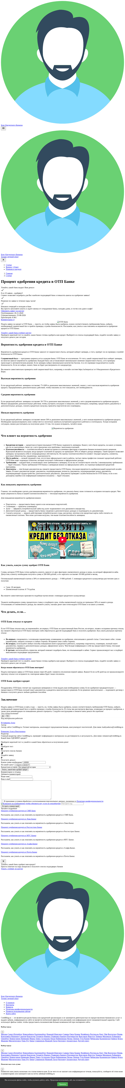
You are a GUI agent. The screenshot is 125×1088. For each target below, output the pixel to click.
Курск (120, 1039)
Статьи (9, 265)
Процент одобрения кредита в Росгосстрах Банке (21, 827)
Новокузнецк (15, 1039)
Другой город (83, 1041)
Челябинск (85, 1034)
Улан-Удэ (25, 1041)
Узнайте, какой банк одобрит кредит (16, 333)
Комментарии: (7, 320)
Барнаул (63, 1036)
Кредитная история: (9, 767)
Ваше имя (5, 776)
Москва (4, 1034)
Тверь (31, 1041)
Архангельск (71, 1041)
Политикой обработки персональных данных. (103, 1080)
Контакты (10, 1005)
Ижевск (47, 1036)
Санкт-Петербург (15, 1034)
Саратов (22, 1036)
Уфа (105, 1034)
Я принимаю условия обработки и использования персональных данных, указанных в (53, 801)
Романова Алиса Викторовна (13, 731)
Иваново (4, 1041)
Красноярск (6, 1036)
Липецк (76, 1039)
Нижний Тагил (51, 1041)
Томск (38, 1039)
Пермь (119, 1034)
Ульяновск (55, 1036)
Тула (82, 1039)
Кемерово (25, 1039)
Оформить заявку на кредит (12, 311)
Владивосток (72, 1036)
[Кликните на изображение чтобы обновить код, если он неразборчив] (31, 803)
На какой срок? (7, 765)
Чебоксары (94, 1039)
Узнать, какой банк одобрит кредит (15, 769)
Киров (87, 1039)
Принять (62, 1084)
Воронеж (15, 1036)
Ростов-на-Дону (96, 1034)
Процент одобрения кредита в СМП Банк (18, 811)
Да (3, 716)
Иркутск (91, 1036)
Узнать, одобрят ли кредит (12, 869)
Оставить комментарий (10, 806)
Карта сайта (11, 1014)
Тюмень (98, 1036)
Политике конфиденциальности (90, 801)
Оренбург (5, 1039)
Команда (9, 1007)
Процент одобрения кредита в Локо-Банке (18, 819)
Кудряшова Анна (8, 723)
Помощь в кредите (13, 269)
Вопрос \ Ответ (12, 267)
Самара (66, 1034)
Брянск (114, 1039)
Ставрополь (40, 1041)
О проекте (10, 1003)
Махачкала (107, 1036)
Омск (71, 1034)
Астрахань (45, 1039)
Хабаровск (116, 1036)
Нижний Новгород (54, 1034)
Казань (77, 1034)
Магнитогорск (15, 1041)
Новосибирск (28, 1034)
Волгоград (112, 1034)
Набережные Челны (64, 1039)
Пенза (52, 1039)
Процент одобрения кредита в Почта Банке (19, 852)
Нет (7, 716)
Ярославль (83, 1036)
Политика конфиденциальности (19, 1009)
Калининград (105, 1039)
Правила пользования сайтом (18, 1011)
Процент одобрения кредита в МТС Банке (18, 835)
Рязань (32, 1039)
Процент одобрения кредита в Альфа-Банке (19, 844)
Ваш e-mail (5, 779)
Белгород (62, 1041)
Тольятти (40, 1036)
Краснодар (31, 1036)
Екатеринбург (40, 1034)
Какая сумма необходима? (12, 762)
